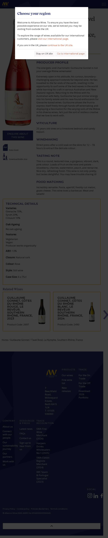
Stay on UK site (44, 53)
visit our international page (53, 38)
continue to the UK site (59, 45)
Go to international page (71, 53)
